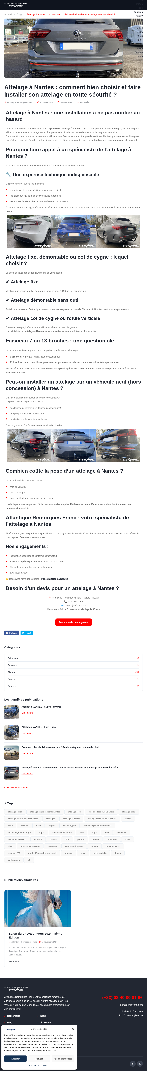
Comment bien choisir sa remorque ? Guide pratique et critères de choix (61, 747)
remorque (52, 846)
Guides (11, 679)
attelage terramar (71, 819)
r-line (127, 839)
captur (52, 825)
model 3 (38, 839)
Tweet (28, 633)
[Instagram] (140, 1064)
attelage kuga (128, 812)
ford (82, 832)
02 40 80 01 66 (122, 997)
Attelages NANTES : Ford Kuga (39, 727)
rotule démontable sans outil (42, 853)
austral (128, 819)
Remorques (13, 1016)
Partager (13, 633)
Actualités (84, 102)
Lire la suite (27, 713)
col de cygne (69, 825)
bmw (10, 825)
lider (107, 832)
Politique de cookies (38, 1065)
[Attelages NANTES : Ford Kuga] (11, 732)
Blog (140, 24)
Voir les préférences (63, 1058)
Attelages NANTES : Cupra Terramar (41, 707)
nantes (53, 839)
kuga (94, 832)
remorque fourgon (74, 846)
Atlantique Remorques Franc (19, 102)
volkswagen (14, 860)
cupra (41, 832)
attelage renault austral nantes (23, 819)
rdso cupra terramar (30, 846)
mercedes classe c (17, 839)
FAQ (140, 20)
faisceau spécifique (62, 832)
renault (94, 846)
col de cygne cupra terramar (97, 825)
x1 (29, 860)
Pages (139, 4)
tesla (83, 853)
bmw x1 (24, 825)
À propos (45, 1022)
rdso (10, 846)
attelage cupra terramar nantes (45, 812)
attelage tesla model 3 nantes (102, 819)
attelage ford (74, 812)
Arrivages (12, 665)
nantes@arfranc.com (139, 52)
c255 (38, 825)
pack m (80, 839)
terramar (69, 853)
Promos (12, 686)
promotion (112, 839)
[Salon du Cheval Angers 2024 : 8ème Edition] (37, 908)
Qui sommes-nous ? (138, 12)
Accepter (15, 1058)
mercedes (121, 832)
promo (95, 839)
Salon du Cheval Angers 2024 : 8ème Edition (35, 935)
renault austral (113, 846)
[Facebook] (133, 1064)
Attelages (12, 672)
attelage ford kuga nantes (101, 812)
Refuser (39, 1058)
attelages (50, 819)
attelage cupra (15, 812)
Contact (139, 28)
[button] (72, 1028)
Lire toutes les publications (16, 787)
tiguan (118, 853)
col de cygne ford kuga (19, 832)
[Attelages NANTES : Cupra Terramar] (11, 712)
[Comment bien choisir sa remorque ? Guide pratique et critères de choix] (11, 753)
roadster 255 (14, 853)
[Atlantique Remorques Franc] (15, 5)
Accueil (8, 14)
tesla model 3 (100, 853)
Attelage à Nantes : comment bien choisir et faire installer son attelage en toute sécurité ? (70, 767)
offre (67, 839)
